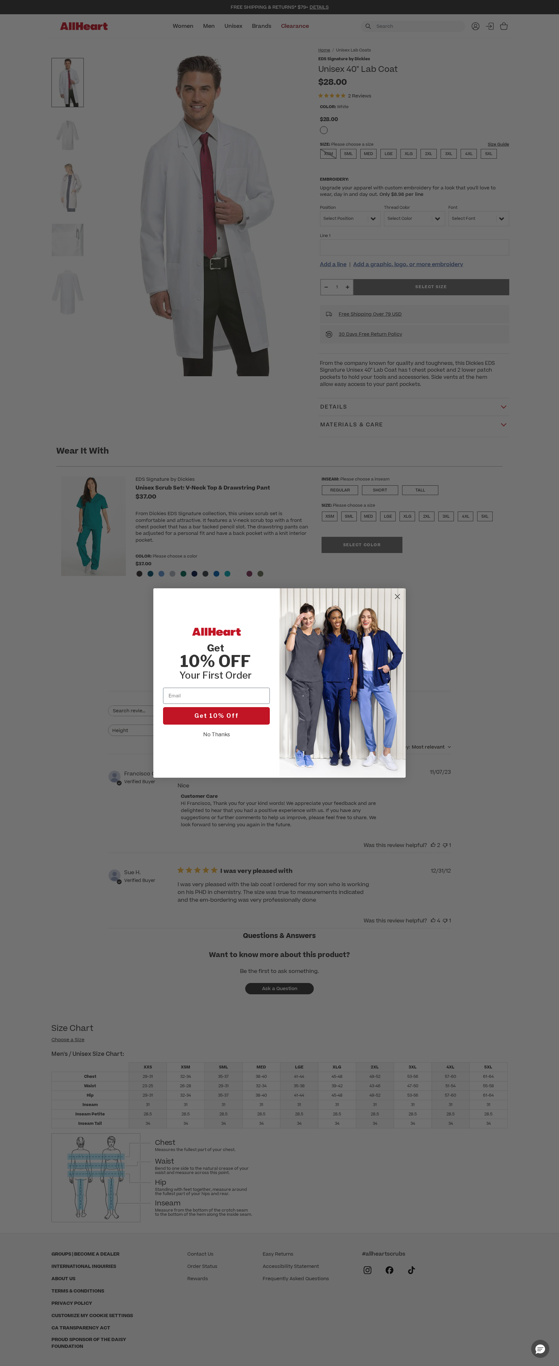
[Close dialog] (397, 596)
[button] (540, 1349)
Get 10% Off (216, 715)
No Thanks (216, 734)
